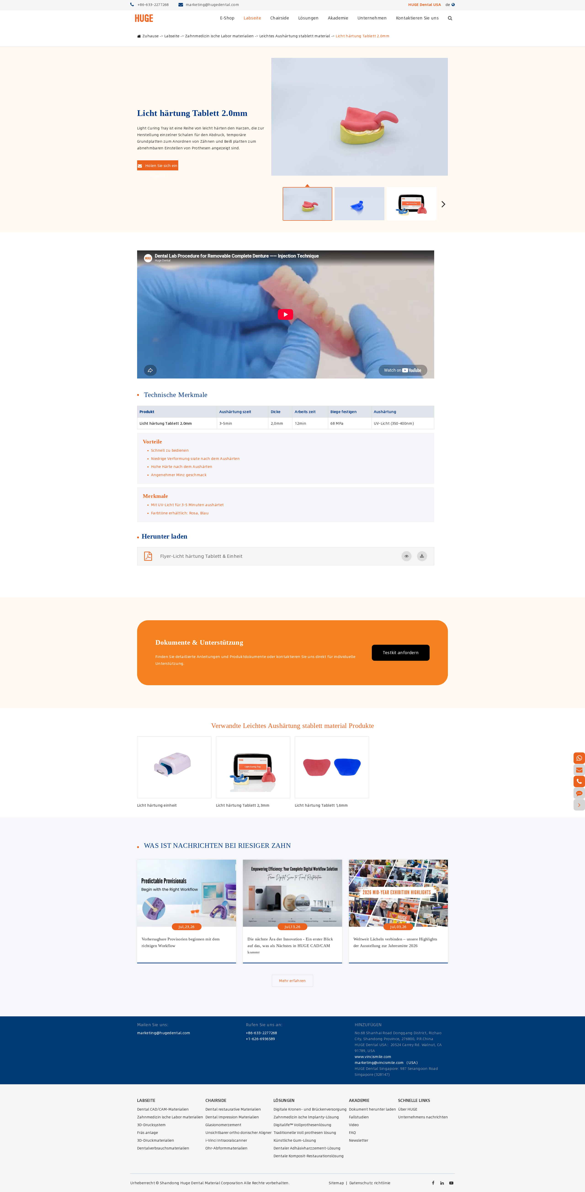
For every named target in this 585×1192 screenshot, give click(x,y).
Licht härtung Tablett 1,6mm (321, 805)
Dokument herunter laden (372, 1109)
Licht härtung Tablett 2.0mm (362, 35)
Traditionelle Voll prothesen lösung (305, 1132)
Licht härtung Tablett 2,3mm (243, 805)
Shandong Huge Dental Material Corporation (201, 1182)
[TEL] (579, 781)
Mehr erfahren (292, 980)
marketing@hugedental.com (212, 4)
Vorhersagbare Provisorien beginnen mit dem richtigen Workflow (181, 942)
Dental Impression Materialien (232, 1117)
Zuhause (150, 35)
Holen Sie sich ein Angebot (161, 166)
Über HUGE (407, 1109)
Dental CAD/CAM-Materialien (163, 1109)
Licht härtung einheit (157, 805)
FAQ (352, 1132)
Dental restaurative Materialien (233, 1109)
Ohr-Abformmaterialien (226, 1148)
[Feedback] (579, 793)
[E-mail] (579, 770)
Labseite (252, 18)
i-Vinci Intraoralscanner (226, 1140)
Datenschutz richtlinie (370, 1182)
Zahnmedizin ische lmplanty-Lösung (306, 1117)
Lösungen (308, 18)
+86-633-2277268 (153, 4)
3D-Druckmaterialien (155, 1140)
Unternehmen (372, 18)
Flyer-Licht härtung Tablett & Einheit (201, 556)
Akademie (338, 18)
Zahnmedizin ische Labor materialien (219, 35)
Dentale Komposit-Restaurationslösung (309, 1155)
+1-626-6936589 (260, 1038)
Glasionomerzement (223, 1124)
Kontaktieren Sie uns (417, 18)
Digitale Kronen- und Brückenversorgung (310, 1109)
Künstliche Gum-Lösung (295, 1140)
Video (354, 1124)
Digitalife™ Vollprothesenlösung (302, 1124)
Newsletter (358, 1140)
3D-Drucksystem (151, 1124)
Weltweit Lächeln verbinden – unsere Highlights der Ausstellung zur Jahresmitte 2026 (395, 942)
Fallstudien (359, 1117)
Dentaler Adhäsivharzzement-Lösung (307, 1148)
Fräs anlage (147, 1132)
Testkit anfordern (401, 652)
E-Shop (227, 18)
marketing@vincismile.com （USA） (387, 1062)
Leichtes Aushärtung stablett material (294, 35)
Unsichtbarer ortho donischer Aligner (238, 1132)
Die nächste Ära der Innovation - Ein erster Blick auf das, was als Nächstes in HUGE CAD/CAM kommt (290, 945)
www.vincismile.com (373, 1056)
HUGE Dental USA (424, 4)
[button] (443, 203)
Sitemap (336, 1182)
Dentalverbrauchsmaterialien (163, 1148)
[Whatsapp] (579, 758)
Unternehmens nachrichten (423, 1117)
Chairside (279, 18)
